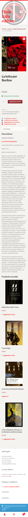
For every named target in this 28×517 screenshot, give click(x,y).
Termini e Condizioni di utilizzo (11, 486)
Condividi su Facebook (11, 120)
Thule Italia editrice (8, 16)
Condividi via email (10, 124)
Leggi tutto (5, 396)
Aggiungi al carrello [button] (9, 314)
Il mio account (4, 514)
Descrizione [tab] (6, 129)
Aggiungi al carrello (15, 101)
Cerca (14, 514)
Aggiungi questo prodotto (12, 122)
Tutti (15, 113)
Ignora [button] (4, 509)
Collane (9, 28)
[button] (24, 39)
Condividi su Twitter (10, 118)
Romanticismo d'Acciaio (19, 28)
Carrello (22, 513)
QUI (10, 476)
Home (4, 28)
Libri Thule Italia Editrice (13, 111)
